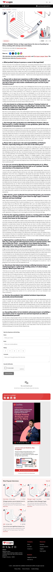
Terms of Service (26, 568)
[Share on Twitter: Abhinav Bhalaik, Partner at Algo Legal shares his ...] (8, 398)
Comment (6, 354)
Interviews (8, 9)
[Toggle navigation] (50, 2)
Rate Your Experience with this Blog (12, 332)
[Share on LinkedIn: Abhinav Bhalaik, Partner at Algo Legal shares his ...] (11, 398)
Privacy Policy (17, 568)
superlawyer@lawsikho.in (44, 6)
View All (48, 481)
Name (5, 335)
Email (5, 341)
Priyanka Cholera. (21, 58)
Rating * (5, 347)
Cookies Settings (35, 568)
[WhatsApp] (18, 53)
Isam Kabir (27, 56)
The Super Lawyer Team (41, 56)
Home (3, 9)
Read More (5, 506)
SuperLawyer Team (21, 48)
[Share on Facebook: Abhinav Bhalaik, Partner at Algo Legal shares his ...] (5, 398)
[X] (13, 53)
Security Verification (8, 364)
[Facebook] (10, 53)
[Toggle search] (47, 2)
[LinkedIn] (16, 53)
